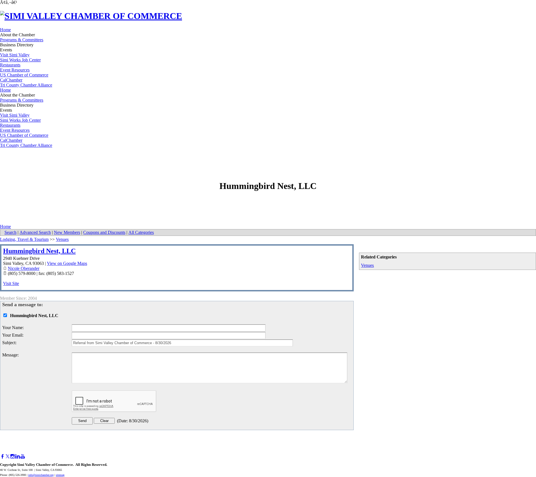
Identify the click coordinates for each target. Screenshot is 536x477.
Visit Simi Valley (15, 54)
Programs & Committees (21, 39)
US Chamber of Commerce (24, 75)
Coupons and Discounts (104, 232)
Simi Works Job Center (20, 59)
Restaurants (10, 65)
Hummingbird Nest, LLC (39, 251)
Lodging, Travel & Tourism (24, 239)
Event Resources (15, 70)
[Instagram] (12, 456)
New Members (67, 232)
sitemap (60, 474)
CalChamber (11, 80)
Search (10, 232)
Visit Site (11, 283)
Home (5, 29)
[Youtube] (22, 456)
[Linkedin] (17, 456)
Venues (367, 265)
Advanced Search (35, 232)
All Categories (141, 232)
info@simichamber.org (41, 474)
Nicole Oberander (23, 268)
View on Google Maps (67, 263)
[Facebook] (2, 456)
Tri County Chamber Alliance (26, 85)
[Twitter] (7, 456)
